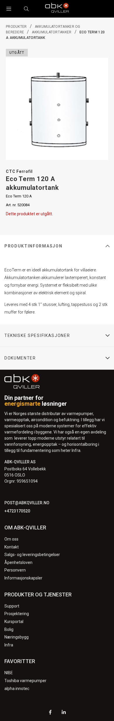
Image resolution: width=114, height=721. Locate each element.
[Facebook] (50, 713)
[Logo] (57, 9)
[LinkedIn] (63, 713)
